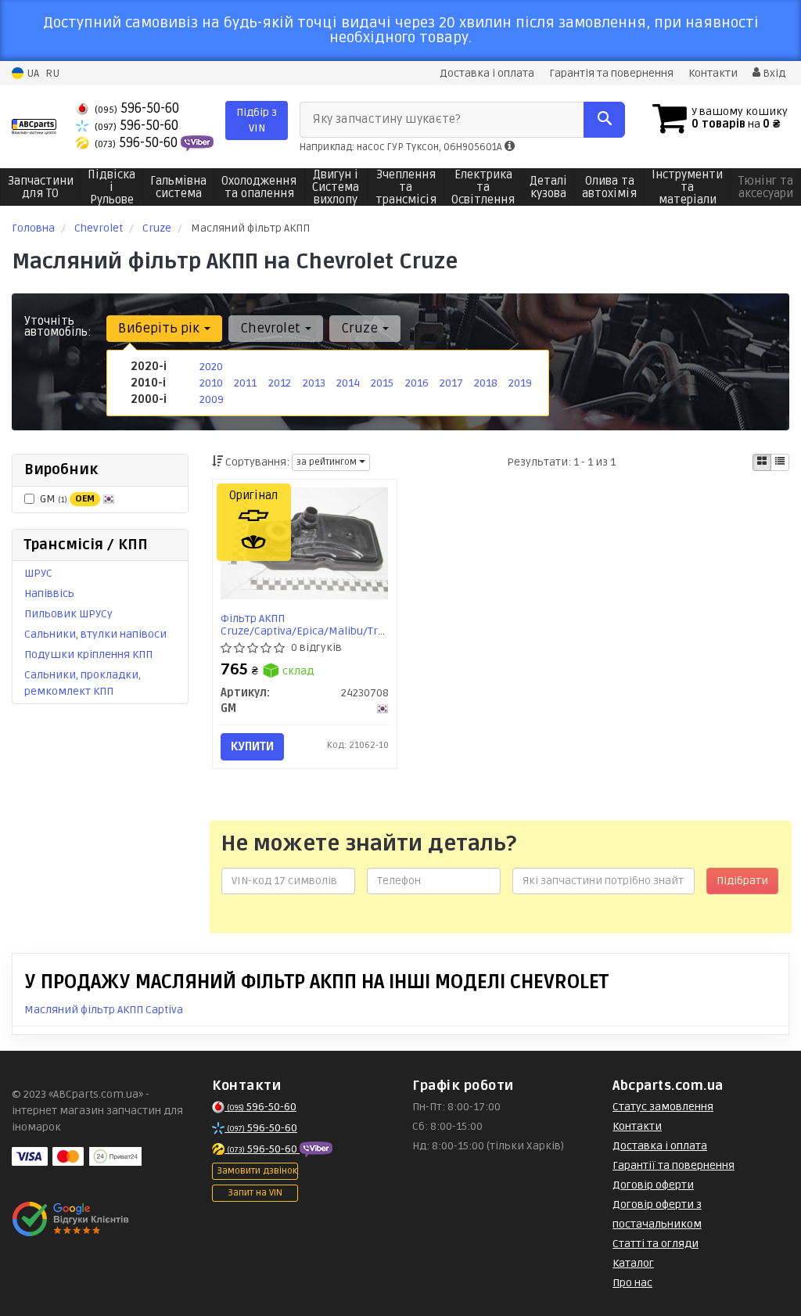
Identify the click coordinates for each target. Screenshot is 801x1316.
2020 (211, 366)
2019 (520, 383)
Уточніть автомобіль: (58, 326)
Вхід (772, 73)
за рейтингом (327, 462)
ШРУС (38, 573)
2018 (485, 383)
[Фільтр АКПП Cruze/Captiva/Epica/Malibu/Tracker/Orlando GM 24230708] (305, 543)
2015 (382, 383)
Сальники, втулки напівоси (95, 634)
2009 (211, 399)
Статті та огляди (655, 1243)
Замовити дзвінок (257, 1171)
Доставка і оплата (487, 73)
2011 (245, 383)
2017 (451, 383)
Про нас (632, 1282)
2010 (211, 383)
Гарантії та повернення (673, 1165)
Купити (252, 746)
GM (67, 498)
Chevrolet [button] (272, 328)
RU (52, 73)
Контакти (713, 73)
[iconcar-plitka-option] (762, 462)
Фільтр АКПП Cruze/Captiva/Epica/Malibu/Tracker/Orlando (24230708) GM (305, 625)
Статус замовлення (662, 1106)
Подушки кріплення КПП (88, 654)
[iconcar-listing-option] (779, 462)
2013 (314, 383)
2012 (279, 383)
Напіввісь (49, 593)
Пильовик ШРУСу (68, 613)
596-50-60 (137, 108)
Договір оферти (653, 1185)
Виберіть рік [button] (160, 328)
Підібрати (742, 880)
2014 (348, 383)
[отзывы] (72, 1219)
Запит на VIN (255, 1193)
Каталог (633, 1263)
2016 (417, 383)
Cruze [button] (361, 328)
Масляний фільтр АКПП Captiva (103, 1009)
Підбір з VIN (256, 120)
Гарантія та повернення (611, 73)
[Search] (604, 120)
